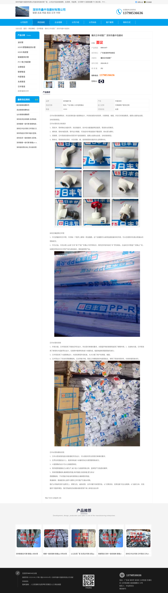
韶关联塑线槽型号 (23, 105)
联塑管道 (21, 72)
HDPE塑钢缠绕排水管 (27, 47)
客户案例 (109, 22)
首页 (25, 28)
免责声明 (42, 584)
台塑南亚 (21, 67)
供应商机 (41, 22)
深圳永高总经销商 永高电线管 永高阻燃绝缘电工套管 (27, 119)
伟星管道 (21, 77)
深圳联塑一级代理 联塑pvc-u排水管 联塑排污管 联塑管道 (27, 142)
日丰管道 (40, 28)
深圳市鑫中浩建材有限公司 (61, 577)
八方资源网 (35, 584)
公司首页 (24, 22)
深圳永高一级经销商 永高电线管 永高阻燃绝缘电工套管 (27, 138)
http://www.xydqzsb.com (53, 498)
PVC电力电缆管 (24, 62)
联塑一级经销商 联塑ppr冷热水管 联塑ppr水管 (32, 554)
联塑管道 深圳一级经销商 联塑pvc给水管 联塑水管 (89, 554)
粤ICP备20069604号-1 (44, 577)
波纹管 (20, 42)
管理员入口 (50, 584)
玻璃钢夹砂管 (23, 57)
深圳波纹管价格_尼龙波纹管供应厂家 (27, 147)
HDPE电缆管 (23, 52)
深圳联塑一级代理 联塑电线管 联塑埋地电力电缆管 (27, 124)
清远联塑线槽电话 (23, 110)
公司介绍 (75, 22)
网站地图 (58, 584)
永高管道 (21, 82)
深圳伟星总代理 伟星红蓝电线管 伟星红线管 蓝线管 (27, 133)
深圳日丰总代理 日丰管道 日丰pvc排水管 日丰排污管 (27, 128)
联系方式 (127, 22)
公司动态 (92, 22)
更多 (36, 100)
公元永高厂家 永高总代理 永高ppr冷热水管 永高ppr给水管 (63, 554)
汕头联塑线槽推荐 (23, 114)
